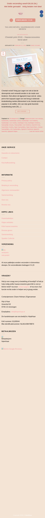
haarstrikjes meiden (7, 127)
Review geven (7, 230)
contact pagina (23, 287)
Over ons (5, 200)
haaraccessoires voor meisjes (34, 118)
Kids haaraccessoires (10, 226)
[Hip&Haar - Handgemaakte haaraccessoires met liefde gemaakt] (20, 13)
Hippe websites (7, 222)
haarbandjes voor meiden (9, 123)
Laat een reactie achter (36, 131)
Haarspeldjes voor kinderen (22, 125)
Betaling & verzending (10, 185)
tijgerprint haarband (27, 129)
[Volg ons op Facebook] (41, 12)
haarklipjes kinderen (34, 123)
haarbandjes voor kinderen (30, 120)
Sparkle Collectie (8, 238)
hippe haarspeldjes (20, 127)
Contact (4, 158)
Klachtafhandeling (8, 163)
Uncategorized (22, 34)
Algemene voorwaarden (10, 190)
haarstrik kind (36, 125)
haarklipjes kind (22, 123)
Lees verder (22, 111)
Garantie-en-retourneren (10, 153)
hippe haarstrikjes (31, 127)
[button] (11, 20)
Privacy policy (7, 181)
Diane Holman (35, 45)
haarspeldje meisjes (8, 125)
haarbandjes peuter (15, 120)
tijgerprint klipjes (12, 131)
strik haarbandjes (15, 129)
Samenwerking (7, 195)
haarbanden (5, 120)
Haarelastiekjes (7, 218)
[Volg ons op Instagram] (41, 15)
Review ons (6, 205)
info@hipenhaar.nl (18, 312)
